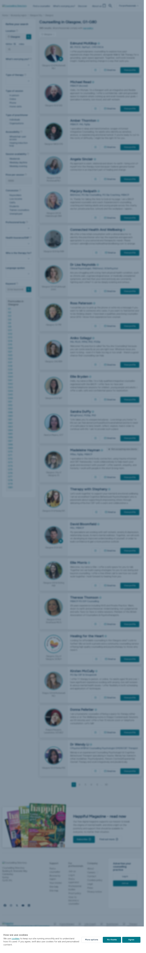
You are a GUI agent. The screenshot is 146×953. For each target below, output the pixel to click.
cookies (16, 938)
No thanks (112, 939)
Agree (131, 939)
